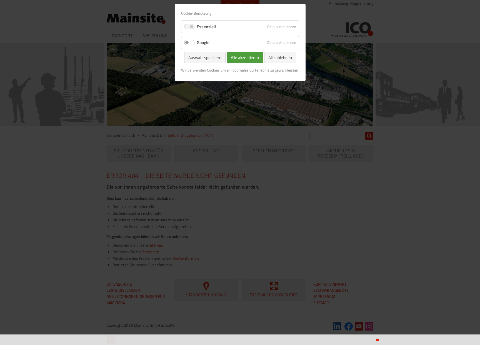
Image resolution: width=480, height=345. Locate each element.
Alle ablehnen (280, 57)
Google (203, 42)
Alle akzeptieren (245, 57)
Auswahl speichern (204, 57)
